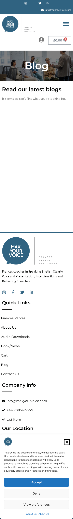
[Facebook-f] (33, 3)
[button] (67, 442)
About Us (31, 513)
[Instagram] (26, 3)
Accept (36, 482)
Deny (36, 493)
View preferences (37, 504)
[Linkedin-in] (47, 3)
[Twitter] (40, 3)
